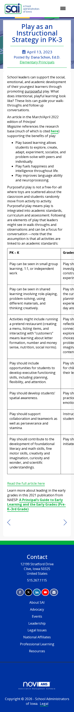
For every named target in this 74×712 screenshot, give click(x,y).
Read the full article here (26, 483)
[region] (65, 522)
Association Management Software (37, 688)
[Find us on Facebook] (20, 592)
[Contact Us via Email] (54, 592)
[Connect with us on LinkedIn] (37, 592)
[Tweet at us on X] (28, 592)
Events (37, 616)
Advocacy (37, 609)
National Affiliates (37, 637)
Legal (44, 703)
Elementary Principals (37, 62)
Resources (37, 651)
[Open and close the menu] (55, 8)
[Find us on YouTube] (45, 592)
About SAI (37, 602)
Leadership (37, 623)
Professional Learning (37, 644)
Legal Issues (37, 630)
